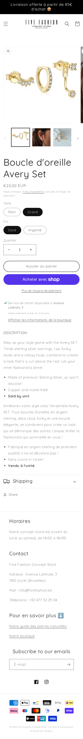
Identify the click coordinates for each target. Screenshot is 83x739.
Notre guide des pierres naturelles (38, 626)
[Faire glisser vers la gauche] (5, 138)
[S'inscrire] (68, 664)
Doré (12, 230)
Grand (33, 212)
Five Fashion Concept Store (32, 727)
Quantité (9, 240)
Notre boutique (22, 636)
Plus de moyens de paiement (42, 290)
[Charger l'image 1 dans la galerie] (20, 137)
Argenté (35, 230)
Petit (12, 212)
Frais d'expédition (33, 191)
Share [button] (13, 494)
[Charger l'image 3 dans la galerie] (62, 137)
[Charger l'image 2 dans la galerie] (41, 137)
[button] (6, 24)
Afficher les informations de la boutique (39, 320)
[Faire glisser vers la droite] (78, 138)
